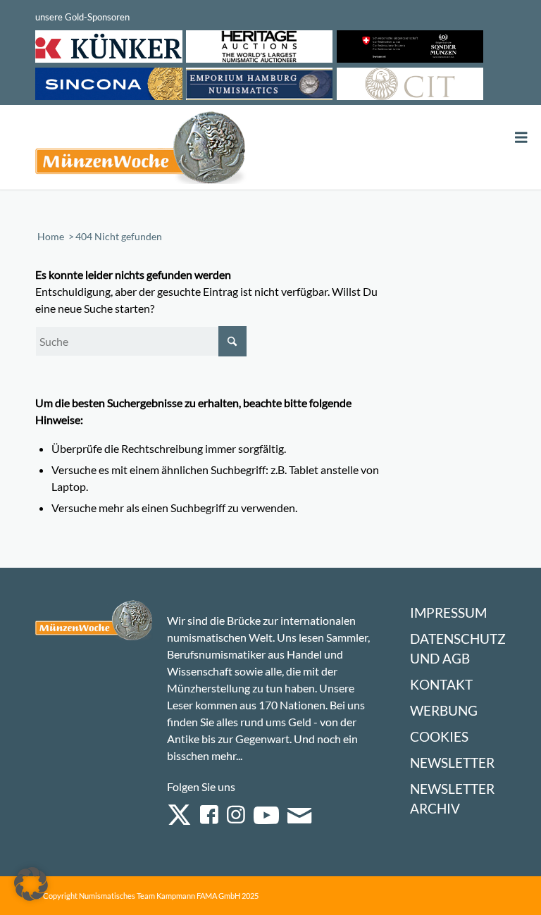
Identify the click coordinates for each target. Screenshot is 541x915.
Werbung (444, 710)
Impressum (448, 612)
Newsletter (452, 762)
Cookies (439, 736)
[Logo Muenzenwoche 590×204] (141, 150)
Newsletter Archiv (452, 798)
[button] (31, 884)
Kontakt (441, 684)
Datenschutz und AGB (458, 648)
